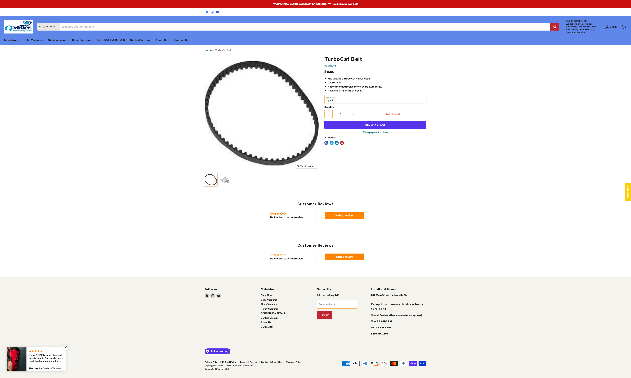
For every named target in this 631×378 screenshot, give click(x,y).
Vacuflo (332, 65)
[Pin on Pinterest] (342, 143)
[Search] (554, 27)
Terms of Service (248, 362)
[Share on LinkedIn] (337, 143)
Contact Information (271, 362)
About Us (162, 40)
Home (208, 50)
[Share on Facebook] (326, 143)
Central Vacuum (140, 40)
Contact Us (181, 40)
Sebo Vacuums (33, 40)
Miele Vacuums (57, 40)
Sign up (324, 315)
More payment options (375, 132)
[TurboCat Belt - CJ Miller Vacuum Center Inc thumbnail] (210, 179)
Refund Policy (229, 362)
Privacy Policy (212, 362)
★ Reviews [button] (628, 192)
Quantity (329, 107)
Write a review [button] (344, 215)
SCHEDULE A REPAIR (111, 40)
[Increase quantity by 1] (353, 114)
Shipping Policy (293, 362)
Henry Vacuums (82, 40)
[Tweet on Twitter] (332, 143)
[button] (65, 347)
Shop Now (11, 40)
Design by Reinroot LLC (217, 369)
